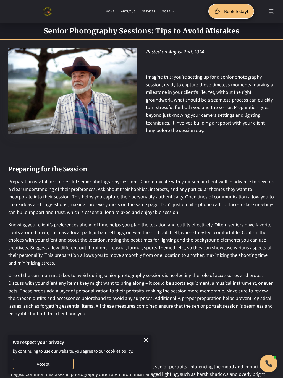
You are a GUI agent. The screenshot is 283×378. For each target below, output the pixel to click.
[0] (271, 11)
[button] (268, 363)
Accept (43, 364)
